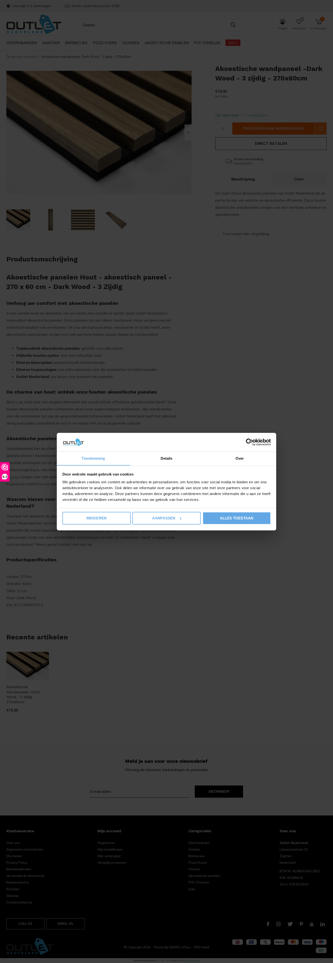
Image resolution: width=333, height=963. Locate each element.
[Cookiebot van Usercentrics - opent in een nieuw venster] (249, 442)
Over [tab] (239, 458)
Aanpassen (164, 518)
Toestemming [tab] (93, 458)
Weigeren (96, 518)
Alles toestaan (237, 518)
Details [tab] (167, 458)
